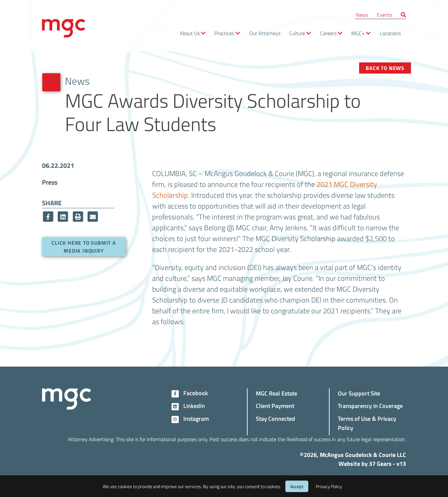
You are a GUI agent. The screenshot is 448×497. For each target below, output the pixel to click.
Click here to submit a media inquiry (83, 246)
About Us (190, 33)
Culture (297, 33)
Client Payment (275, 405)
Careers (328, 33)
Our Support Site (359, 393)
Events (384, 14)
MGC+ (358, 33)
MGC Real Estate (276, 393)
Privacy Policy (329, 486)
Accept (296, 486)
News (362, 14)
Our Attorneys (264, 33)
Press (49, 182)
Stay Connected (275, 418)
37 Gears (380, 463)
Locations (390, 33)
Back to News (385, 68)
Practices (224, 33)
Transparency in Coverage (370, 405)
